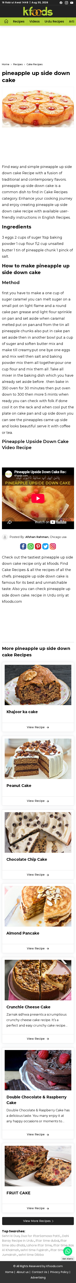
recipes (49, 570)
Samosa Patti (50, 1236)
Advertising (38, 1277)
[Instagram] (66, 2)
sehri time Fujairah (34, 1250)
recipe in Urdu (43, 595)
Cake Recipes (14, 570)
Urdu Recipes (54, 21)
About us (23, 1272)
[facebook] (61, 2)
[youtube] (72, 2)
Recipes (19, 21)
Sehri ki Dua (10, 1236)
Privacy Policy (59, 1272)
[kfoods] (38, 11)
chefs (6, 576)
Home (9, 1272)
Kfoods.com (54, 1266)
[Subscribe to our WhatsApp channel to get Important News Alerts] (67, 1251)
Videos (34, 21)
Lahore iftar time (39, 1245)
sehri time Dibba (31, 1254)
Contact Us (39, 1272)
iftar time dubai (47, 1240)
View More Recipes (37, 1221)
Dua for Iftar (30, 1236)
